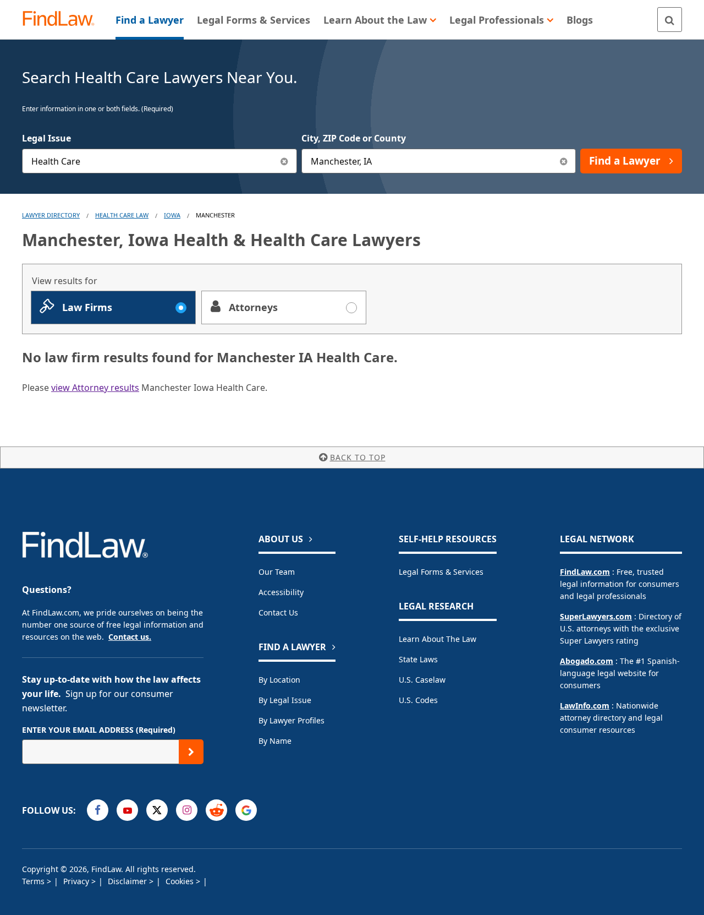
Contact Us (278, 612)
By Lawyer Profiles (291, 720)
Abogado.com (586, 661)
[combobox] (159, 161)
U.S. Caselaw (422, 679)
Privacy (77, 881)
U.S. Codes (418, 700)
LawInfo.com (584, 705)
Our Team (276, 572)
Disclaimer (128, 881)
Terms (34, 881)
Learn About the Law (437, 639)
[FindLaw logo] (63, 19)
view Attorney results (95, 388)
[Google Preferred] (246, 810)
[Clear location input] (563, 161)
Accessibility (281, 592)
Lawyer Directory (51, 215)
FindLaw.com (585, 572)
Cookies (181, 881)
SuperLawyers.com (596, 616)
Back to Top (358, 457)
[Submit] (191, 751)
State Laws (418, 659)
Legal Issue (46, 138)
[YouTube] (127, 810)
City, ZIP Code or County (353, 138)
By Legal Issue (284, 700)
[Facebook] (97, 810)
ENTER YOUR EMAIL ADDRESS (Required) (98, 730)
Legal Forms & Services (441, 572)
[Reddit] (216, 810)
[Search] (669, 19)
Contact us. (129, 636)
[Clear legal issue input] (284, 161)
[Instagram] (186, 810)
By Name (275, 741)
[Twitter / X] (157, 810)
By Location (279, 679)
